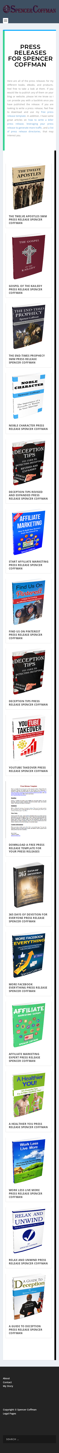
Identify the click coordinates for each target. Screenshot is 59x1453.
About (6, 1378)
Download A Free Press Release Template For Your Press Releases (27, 848)
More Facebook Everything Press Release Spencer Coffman (28, 988)
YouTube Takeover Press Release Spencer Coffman (28, 769)
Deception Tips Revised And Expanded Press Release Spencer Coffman (28, 495)
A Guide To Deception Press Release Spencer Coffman (25, 1329)
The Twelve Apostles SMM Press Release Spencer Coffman (28, 219)
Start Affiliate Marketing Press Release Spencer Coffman (29, 565)
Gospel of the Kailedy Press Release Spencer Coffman (25, 289)
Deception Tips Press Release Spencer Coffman (28, 702)
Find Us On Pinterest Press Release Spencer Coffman (25, 635)
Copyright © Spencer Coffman (20, 1409)
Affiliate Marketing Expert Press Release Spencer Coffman (24, 1057)
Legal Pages (9, 1413)
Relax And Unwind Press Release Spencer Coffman (28, 1261)
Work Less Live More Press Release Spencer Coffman (25, 1193)
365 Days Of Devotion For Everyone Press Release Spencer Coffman (28, 918)
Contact (7, 1382)
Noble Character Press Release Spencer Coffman (28, 427)
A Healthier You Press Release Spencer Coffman (28, 1125)
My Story (8, 1386)
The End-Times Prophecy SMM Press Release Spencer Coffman (27, 359)
